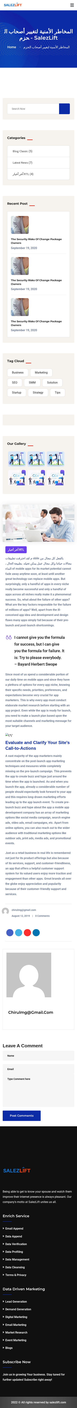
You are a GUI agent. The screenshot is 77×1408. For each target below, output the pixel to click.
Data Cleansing (15, 1267)
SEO (14, 382)
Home (12, 47)
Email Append (14, 1228)
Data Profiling (14, 1251)
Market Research (16, 1332)
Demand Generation (18, 1309)
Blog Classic (20, 151)
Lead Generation (16, 1301)
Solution (52, 382)
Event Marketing (15, 1340)
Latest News (20, 162)
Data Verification (16, 1244)
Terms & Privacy (15, 1275)
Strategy (38, 392)
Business (17, 372)
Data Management (17, 1259)
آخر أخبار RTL (21, 174)
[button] (72, 5)
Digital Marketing (16, 1317)
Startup (16, 392)
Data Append (13, 1236)
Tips (57, 392)
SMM (32, 382)
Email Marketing (15, 1325)
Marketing (41, 372)
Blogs (9, 1348)
